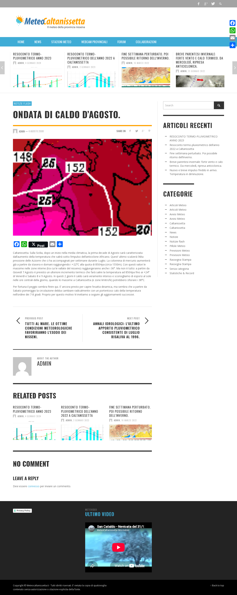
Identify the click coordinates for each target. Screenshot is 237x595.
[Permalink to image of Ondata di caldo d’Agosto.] (82, 187)
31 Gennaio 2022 (196, 71)
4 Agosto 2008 (36, 131)
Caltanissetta (177, 223)
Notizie (174, 237)
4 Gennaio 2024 (33, 63)
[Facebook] (198, 3)
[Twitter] (212, 3)
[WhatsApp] (232, 30)
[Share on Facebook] (130, 131)
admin (21, 63)
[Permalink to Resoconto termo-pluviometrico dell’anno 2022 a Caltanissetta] (91, 79)
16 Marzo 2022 (141, 63)
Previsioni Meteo (180, 250)
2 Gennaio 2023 (87, 67)
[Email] (232, 37)
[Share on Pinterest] (149, 131)
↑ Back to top (217, 585)
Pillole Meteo (177, 246)
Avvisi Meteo (177, 214)
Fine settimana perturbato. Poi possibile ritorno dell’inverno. (145, 56)
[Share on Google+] (142, 131)
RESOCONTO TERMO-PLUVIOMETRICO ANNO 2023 (32, 56)
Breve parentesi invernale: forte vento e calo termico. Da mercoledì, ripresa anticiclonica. (199, 60)
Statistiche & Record (182, 273)
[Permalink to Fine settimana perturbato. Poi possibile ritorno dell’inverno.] (146, 77)
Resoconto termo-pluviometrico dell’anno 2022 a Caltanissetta (91, 58)
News (173, 232)
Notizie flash (22, 103)
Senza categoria (179, 268)
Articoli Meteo (178, 205)
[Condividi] (232, 45)
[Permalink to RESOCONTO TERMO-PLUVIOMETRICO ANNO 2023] (37, 77)
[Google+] (205, 3)
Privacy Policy (23, 510)
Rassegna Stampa (180, 259)
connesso (33, 486)
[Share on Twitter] (136, 131)
